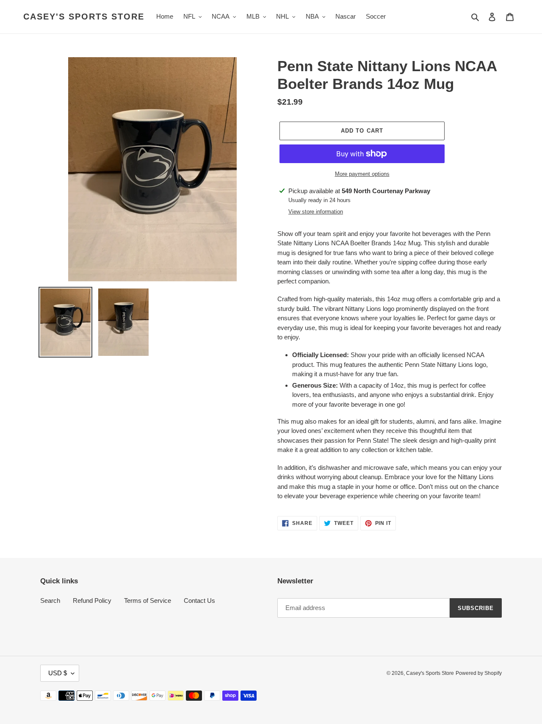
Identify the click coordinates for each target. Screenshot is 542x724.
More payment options (362, 174)
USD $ (57, 673)
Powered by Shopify (479, 673)
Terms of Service (147, 600)
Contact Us (199, 600)
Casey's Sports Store (83, 16)
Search (50, 600)
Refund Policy (92, 600)
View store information (315, 211)
